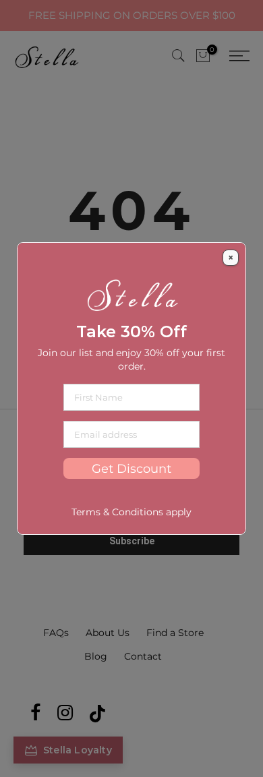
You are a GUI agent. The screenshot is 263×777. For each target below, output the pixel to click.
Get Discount (131, 468)
